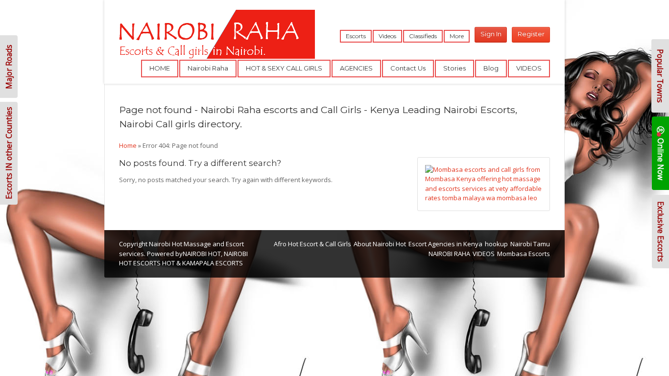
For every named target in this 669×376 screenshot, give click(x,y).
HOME (159, 68)
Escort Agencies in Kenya (445, 243)
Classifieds (423, 36)
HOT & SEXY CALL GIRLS (284, 68)
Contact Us (408, 68)
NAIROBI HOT (202, 253)
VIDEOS (529, 68)
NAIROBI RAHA (449, 253)
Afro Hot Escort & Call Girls (312, 243)
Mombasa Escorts (523, 253)
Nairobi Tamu (530, 243)
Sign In (491, 34)
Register (531, 34)
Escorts (356, 36)
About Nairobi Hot (380, 243)
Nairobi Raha (208, 68)
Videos (387, 36)
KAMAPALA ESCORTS (212, 262)
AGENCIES (356, 68)
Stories (454, 68)
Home (128, 145)
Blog (491, 68)
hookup (496, 243)
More (457, 36)
